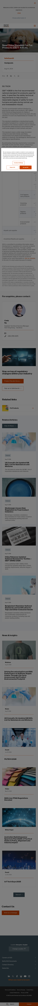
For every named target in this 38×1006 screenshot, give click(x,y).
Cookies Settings (18, 162)
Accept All (25, 167)
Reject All (12, 167)
